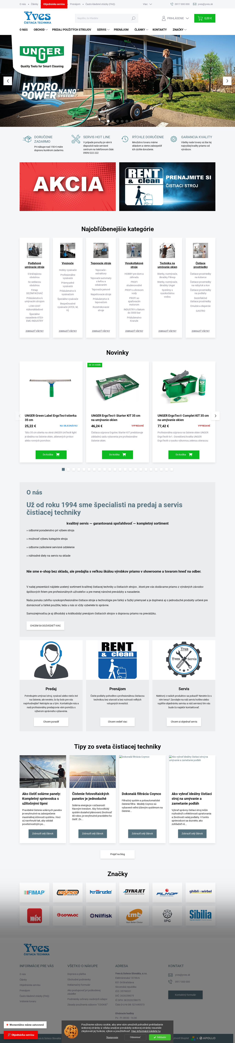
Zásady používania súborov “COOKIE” (87, 1004)
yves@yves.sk (182, 974)
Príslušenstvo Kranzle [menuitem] (134, 319)
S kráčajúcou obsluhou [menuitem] (34, 275)
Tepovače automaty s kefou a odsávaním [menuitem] (100, 281)
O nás (23, 4)
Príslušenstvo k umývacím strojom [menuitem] (34, 300)
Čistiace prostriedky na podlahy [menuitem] (200, 292)
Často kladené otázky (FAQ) (100, 4)
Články (34, 4)
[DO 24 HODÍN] (117, 388)
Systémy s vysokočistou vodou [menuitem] (167, 293)
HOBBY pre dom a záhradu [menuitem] (134, 275)
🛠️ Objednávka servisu (21, 1034)
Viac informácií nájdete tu (146, 1031)
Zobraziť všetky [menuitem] (35, 331)
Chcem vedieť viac (117, 721)
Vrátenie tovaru (28, 1001)
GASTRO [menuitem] (200, 310)
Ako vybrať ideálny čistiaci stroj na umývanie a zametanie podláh (192, 798)
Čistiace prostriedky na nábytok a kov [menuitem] (200, 284)
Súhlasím (161, 1037)
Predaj (51, 689)
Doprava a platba (76, 974)
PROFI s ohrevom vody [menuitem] (134, 292)
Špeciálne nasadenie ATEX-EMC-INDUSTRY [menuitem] (35, 317)
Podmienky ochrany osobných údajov (87, 999)
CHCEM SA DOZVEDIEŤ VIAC (45, 625)
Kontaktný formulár (185, 994)
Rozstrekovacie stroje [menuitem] (101, 309)
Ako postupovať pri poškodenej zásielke (83, 992)
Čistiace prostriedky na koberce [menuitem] (200, 275)
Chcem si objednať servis (184, 721)
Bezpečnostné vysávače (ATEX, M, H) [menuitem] (67, 307)
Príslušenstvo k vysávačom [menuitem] (68, 292)
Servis (184, 689)
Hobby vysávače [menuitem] (68, 270)
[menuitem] (25, 30)
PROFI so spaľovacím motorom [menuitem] (134, 301)
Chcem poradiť (51, 721)
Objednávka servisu (54, 4)
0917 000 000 (182, 981)
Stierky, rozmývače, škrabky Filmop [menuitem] (167, 275)
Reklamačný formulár (78, 984)
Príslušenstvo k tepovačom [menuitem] (101, 301)
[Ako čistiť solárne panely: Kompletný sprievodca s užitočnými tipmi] (43, 771)
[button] (9, 81)
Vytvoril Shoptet (180, 1038)
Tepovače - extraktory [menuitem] (101, 272)
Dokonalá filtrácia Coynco (141, 794)
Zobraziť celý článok (42, 833)
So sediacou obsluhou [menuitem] (34, 284)
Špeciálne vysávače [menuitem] (67, 299)
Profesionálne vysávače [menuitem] (67, 276)
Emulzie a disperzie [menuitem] (200, 306)
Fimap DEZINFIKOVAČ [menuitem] (34, 292)
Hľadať (133, 18)
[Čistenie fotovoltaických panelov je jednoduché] (93, 771)
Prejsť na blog (117, 854)
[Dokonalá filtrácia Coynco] (142, 771)
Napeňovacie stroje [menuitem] (101, 294)
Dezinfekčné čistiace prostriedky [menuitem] (200, 300)
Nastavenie (112, 1037)
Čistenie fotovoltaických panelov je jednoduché (90, 796)
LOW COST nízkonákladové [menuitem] (34, 308)
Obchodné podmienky (79, 979)
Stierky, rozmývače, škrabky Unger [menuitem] (167, 284)
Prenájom (75, 4)
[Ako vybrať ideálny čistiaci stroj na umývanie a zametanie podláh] (192, 771)
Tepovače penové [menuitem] (101, 289)
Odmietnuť (135, 1037)
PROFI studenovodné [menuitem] (134, 284)
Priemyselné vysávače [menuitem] (67, 284)
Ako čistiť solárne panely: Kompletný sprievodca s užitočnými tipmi (41, 798)
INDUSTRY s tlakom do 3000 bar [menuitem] (134, 311)
